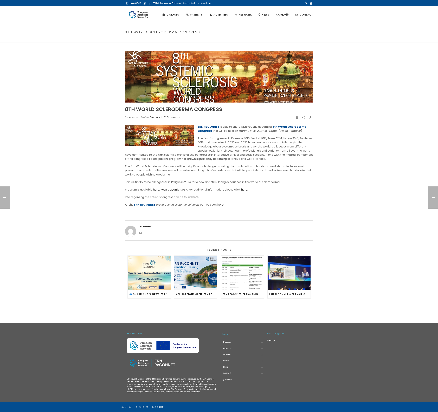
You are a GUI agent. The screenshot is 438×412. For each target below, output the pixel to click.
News (265, 14)
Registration (168, 190)
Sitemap (271, 340)
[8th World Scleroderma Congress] (219, 77)
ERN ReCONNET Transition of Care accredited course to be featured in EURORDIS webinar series (243, 294)
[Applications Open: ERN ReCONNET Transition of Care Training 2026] (195, 273)
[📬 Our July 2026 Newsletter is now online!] (149, 273)
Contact (306, 14)
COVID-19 (282, 14)
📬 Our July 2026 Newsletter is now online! (150, 294)
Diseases (173, 14)
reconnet (133, 117)
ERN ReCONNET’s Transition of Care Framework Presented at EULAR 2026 (290, 294)
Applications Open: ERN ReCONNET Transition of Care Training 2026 (196, 294)
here (156, 190)
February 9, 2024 (159, 117)
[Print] (297, 117)
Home (257, 39)
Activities (221, 14)
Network (245, 14)
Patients (196, 14)
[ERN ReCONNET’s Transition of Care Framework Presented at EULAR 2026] (289, 273)
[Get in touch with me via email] (140, 232)
